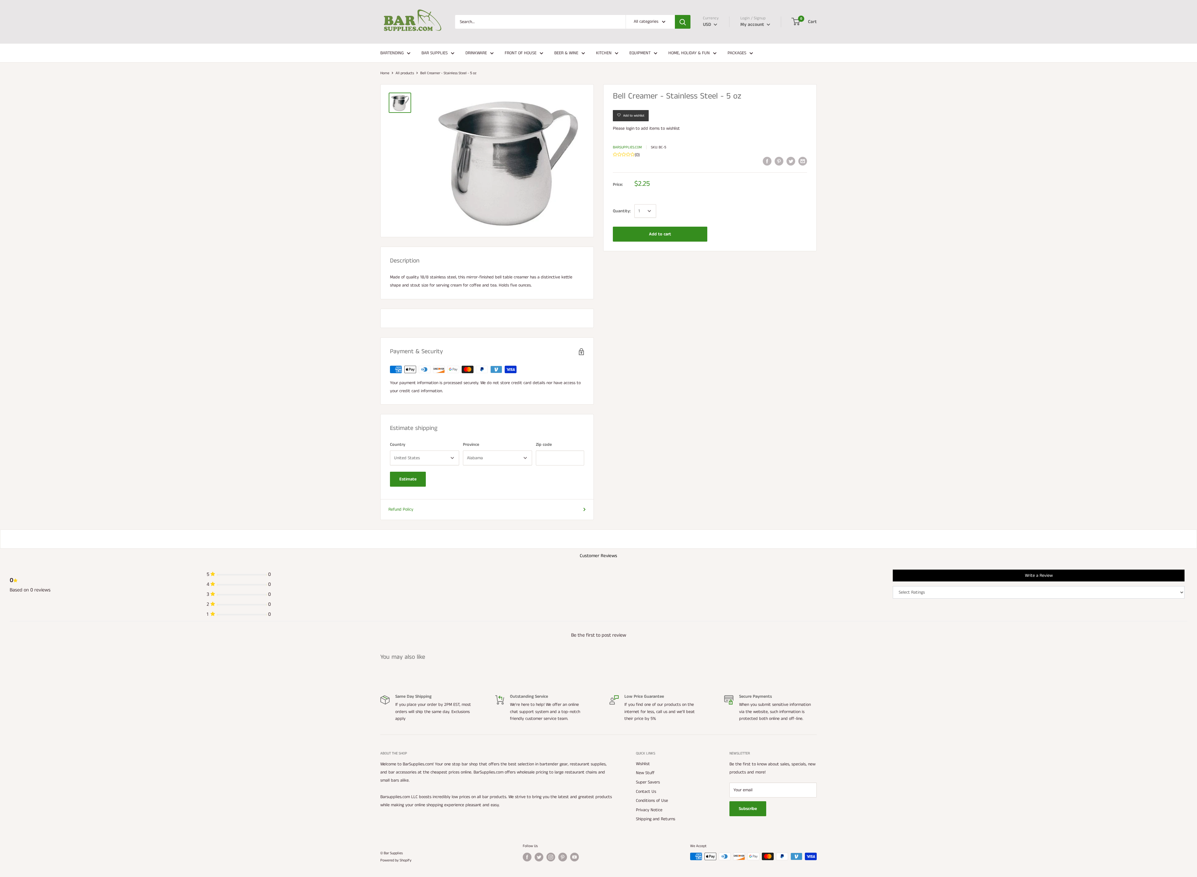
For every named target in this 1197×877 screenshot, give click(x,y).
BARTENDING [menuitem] (392, 53)
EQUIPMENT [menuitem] (640, 53)
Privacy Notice (649, 810)
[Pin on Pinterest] (779, 161)
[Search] (682, 22)
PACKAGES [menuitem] (737, 53)
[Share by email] (802, 161)
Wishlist (643, 764)
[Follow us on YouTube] (574, 857)
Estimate (407, 479)
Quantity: (622, 211)
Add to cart (660, 234)
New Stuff (645, 773)
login (630, 128)
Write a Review (1039, 575)
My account (752, 24)
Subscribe (748, 809)
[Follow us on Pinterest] (562, 857)
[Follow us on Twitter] (539, 857)
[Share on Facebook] (767, 161)
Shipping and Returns (655, 819)
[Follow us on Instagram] (550, 857)
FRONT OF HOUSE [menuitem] (520, 53)
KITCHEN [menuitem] (604, 53)
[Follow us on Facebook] (527, 857)
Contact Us (646, 791)
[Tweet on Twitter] (790, 161)
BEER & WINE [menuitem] (566, 53)
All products (405, 73)
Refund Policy (400, 509)
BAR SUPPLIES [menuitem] (434, 53)
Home (384, 73)
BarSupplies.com (627, 147)
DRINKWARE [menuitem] (476, 53)
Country (397, 444)
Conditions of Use (652, 800)
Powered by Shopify (395, 860)
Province (471, 444)
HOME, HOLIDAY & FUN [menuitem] (689, 53)
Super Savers (648, 782)
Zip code (544, 444)
